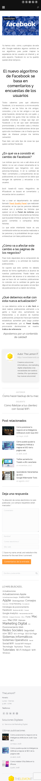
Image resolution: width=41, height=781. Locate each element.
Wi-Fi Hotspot (23, 650)
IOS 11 (22, 617)
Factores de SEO (18, 610)
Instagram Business (14, 617)
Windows (6, 653)
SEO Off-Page (19, 634)
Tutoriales (9, 649)
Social (31, 640)
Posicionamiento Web (13, 627)
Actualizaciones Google (10, 597)
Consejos (30, 600)
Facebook (7, 610)
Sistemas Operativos (15, 640)
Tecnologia (8, 646)
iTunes (28, 617)
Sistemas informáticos (17, 636)
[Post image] (8, 430)
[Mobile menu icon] (3, 7)
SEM (5, 634)
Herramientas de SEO (26, 613)
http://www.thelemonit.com (28, 357)
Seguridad (29, 630)
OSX (29, 624)
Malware (21, 620)
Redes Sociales (13, 630)
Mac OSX (12, 620)
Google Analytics (10, 613)
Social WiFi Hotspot (23, 644)
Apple (7, 600)
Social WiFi (8, 643)
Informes (5, 617)
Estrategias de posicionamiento (16, 607)
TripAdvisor (18, 647)
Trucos (27, 646)
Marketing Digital (9, 18)
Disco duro (5, 604)
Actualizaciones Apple (14, 594)
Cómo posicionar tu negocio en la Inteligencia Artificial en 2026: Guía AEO (27, 430)
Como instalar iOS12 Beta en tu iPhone (22, 763)
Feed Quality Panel (18, 203)
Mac (34, 616)
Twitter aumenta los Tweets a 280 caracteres (26, 460)
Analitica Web (24, 597)
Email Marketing (15, 604)
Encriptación (26, 604)
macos (5, 620)
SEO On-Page (31, 634)
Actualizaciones (9, 591)
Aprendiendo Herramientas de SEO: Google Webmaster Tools (27, 475)
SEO (10, 633)
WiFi (33, 650)
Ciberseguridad (18, 601)
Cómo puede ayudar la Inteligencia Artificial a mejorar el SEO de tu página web (25, 446)
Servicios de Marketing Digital (16, 724)
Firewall (26, 610)
